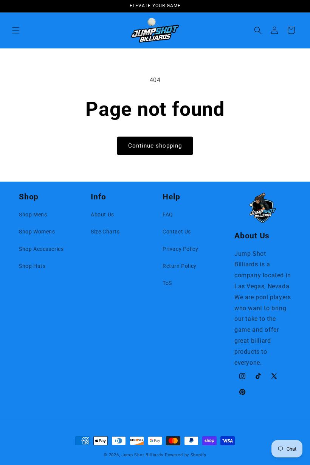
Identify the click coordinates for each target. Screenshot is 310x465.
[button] (16, 30)
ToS (167, 283)
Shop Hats (32, 266)
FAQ (168, 215)
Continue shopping (155, 145)
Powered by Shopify (185, 455)
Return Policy (180, 266)
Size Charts (105, 232)
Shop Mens (33, 215)
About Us (102, 215)
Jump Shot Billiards (142, 455)
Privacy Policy (180, 249)
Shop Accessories (41, 249)
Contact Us (177, 232)
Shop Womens (37, 232)
